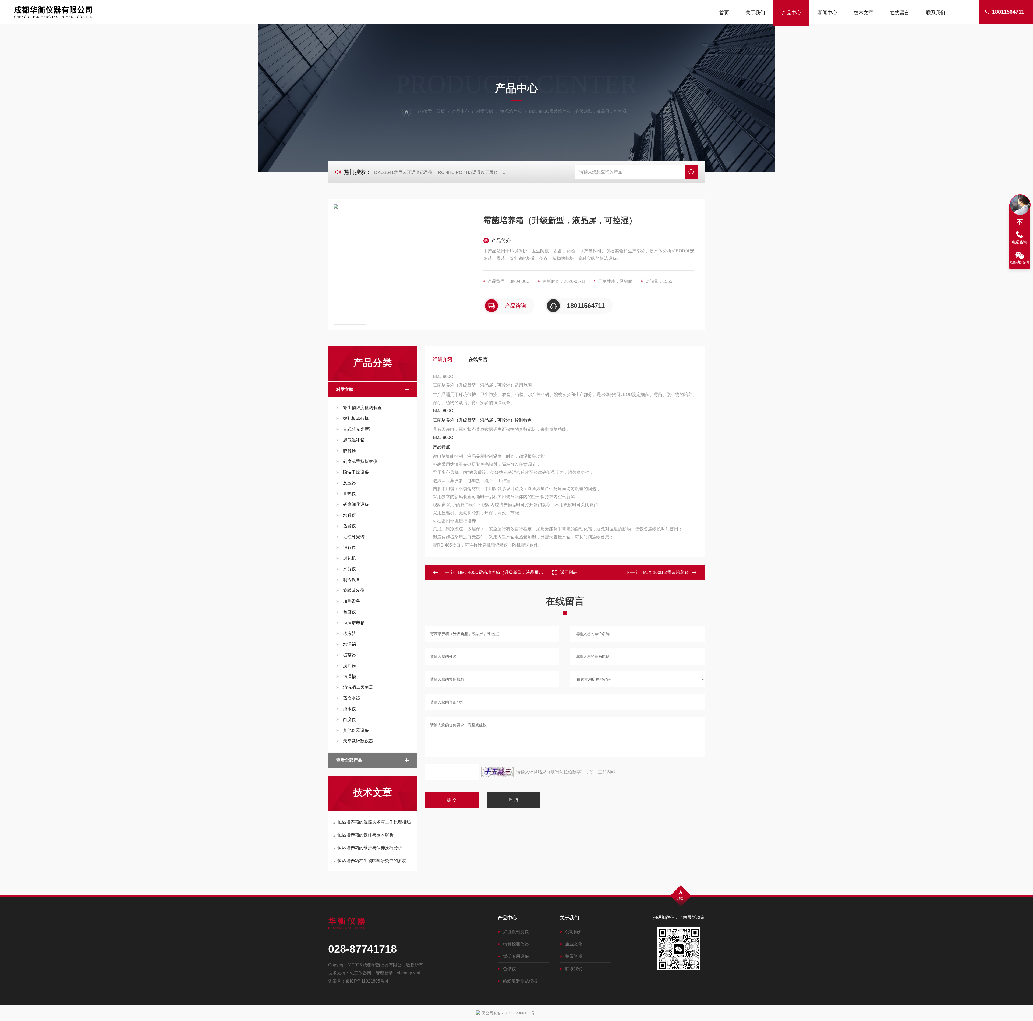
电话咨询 (1019, 242)
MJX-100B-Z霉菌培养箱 (666, 572)
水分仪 (349, 569)
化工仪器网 (360, 973)
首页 (724, 12)
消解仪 (349, 547)
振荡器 (349, 655)
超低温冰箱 (354, 440)
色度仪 (349, 612)
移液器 (349, 633)
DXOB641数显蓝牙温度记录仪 (403, 172)
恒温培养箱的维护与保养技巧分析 (370, 847)
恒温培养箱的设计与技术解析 (366, 835)
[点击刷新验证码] (497, 772)
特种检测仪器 (516, 944)
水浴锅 (349, 644)
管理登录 (384, 973)
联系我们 (935, 12)
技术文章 (863, 12)
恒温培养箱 (511, 111)
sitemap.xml (408, 973)
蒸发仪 (349, 526)
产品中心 (791, 12)
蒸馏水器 (351, 698)
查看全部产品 (349, 760)
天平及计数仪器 (358, 741)
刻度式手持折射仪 (360, 461)
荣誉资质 (573, 956)
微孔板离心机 (356, 418)
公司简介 (573, 931)
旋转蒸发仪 (354, 590)
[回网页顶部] (1019, 222)
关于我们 (755, 12)
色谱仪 (509, 968)
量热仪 (349, 493)
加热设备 (351, 601)
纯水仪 (349, 708)
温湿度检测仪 (516, 931)
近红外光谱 (354, 536)
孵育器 (349, 450)
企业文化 (573, 944)
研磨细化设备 (356, 504)
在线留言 (899, 12)
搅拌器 (349, 665)
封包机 (349, 558)
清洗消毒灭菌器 (358, 687)
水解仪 (349, 515)
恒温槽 (349, 676)
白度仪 (349, 719)
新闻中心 (827, 12)
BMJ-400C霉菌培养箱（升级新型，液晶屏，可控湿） (509, 572)
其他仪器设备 (356, 730)
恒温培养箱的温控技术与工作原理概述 (374, 822)
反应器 (349, 483)
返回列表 (568, 572)
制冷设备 (351, 579)
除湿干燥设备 (356, 472)
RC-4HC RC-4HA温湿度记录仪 (468, 172)
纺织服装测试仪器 (520, 981)
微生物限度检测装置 (362, 407)
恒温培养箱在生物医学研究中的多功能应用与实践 (375, 860)
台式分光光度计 (358, 429)
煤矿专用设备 (516, 956)
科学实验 (484, 111)
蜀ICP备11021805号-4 (366, 981)
